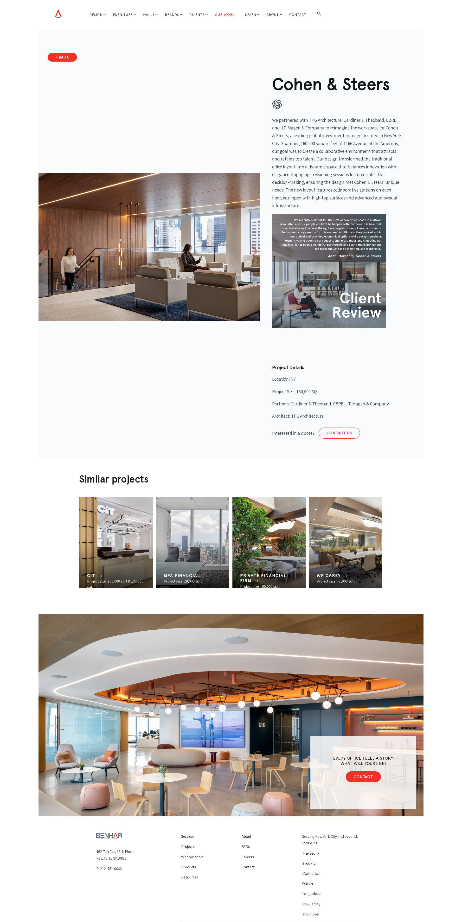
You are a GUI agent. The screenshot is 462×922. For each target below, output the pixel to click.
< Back (62, 57)
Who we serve (192, 856)
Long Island (311, 893)
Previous (46, 251)
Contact (298, 15)
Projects (188, 846)
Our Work (225, 15)
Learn (250, 15)
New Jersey (311, 904)
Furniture (123, 15)
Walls (148, 15)
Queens (308, 883)
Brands (172, 15)
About (273, 15)
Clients (197, 15)
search (319, 15)
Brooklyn (309, 863)
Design (96, 15)
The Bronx (310, 853)
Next (252, 251)
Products (188, 867)
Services (187, 836)
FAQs (246, 846)
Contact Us (339, 433)
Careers (248, 856)
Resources (189, 877)
